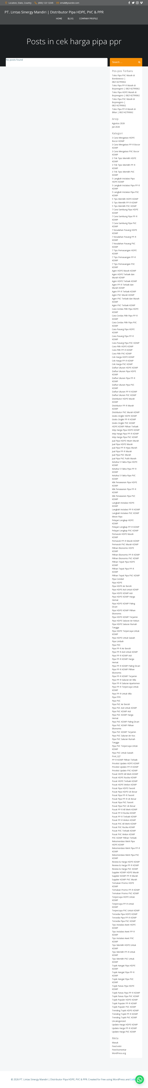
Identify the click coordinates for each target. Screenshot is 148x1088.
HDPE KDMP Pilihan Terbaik (125, 426)
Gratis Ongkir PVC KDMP (123, 423)
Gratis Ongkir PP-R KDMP (124, 419)
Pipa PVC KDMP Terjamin (124, 732)
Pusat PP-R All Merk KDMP (124, 809)
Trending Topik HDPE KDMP (125, 1010)
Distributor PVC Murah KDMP (126, 412)
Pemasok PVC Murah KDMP (125, 544)
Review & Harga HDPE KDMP (126, 861)
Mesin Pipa (117, 516)
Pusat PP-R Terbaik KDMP (124, 816)
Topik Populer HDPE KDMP (125, 999)
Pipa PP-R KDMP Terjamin (124, 676)
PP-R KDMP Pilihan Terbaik (124, 759)
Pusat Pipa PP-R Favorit (123, 795)
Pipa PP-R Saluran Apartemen (126, 683)
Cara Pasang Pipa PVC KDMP (125, 343)
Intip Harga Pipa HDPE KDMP (126, 430)
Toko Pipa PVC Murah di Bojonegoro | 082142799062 (123, 102)
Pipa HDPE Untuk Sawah (123, 637)
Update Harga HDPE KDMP (125, 1024)
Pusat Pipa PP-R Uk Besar (124, 798)
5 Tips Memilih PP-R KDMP (124, 202)
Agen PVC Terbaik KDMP (123, 305)
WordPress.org (119, 1053)
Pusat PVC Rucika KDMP (123, 827)
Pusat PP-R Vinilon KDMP (124, 820)
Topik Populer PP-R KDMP (124, 1003)
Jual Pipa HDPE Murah (122, 444)
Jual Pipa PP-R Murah (122, 451)
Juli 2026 (116, 126)
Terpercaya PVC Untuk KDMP (126, 910)
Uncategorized (119, 1021)
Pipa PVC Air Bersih (121, 704)
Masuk (115, 1042)
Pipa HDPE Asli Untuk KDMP (125, 589)
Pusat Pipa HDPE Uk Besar (124, 791)
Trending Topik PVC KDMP (124, 1017)
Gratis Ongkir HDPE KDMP (124, 416)
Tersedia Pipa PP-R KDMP (124, 917)
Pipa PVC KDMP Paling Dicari (125, 721)
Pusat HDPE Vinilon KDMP (124, 784)
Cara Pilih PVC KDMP (122, 353)
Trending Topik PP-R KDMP (125, 1014)
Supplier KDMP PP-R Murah (125, 875)
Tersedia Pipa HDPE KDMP (124, 914)
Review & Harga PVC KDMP (125, 869)
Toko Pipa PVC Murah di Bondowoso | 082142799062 (123, 78)
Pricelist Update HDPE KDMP (125, 763)
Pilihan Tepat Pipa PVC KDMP (126, 575)
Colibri (133, 1079)
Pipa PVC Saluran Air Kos (123, 735)
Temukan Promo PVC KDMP (125, 893)
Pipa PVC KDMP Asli (121, 711)
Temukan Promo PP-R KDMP (126, 889)
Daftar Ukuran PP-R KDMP (124, 391)
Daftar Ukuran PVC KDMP (124, 395)
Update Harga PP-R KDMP (124, 1028)
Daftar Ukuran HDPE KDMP (125, 367)
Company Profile (88, 18)
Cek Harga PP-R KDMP (123, 360)
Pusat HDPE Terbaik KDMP (125, 781)
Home (59, 18)
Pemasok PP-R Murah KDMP (125, 540)
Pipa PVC (116, 700)
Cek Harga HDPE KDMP (123, 357)
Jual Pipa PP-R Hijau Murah (124, 447)
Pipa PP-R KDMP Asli (122, 655)
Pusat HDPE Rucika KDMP (124, 777)
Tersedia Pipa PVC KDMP (124, 921)
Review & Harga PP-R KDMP (125, 865)
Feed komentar (119, 1049)
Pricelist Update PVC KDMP (125, 770)
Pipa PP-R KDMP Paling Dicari (126, 665)
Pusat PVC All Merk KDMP (124, 823)
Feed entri (116, 1046)
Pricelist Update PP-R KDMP (125, 766)
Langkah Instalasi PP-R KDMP (126, 509)
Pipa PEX (116, 645)
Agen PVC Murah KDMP (123, 295)
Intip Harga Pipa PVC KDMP (125, 437)
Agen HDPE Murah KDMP (124, 270)
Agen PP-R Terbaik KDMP (124, 291)
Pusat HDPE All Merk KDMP (125, 774)
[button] (139, 1079)
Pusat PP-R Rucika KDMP (124, 813)
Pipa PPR (116, 697)
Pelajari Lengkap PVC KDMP (125, 530)
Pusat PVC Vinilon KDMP (123, 834)
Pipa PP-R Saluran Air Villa (124, 679)
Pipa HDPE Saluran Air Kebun (125, 620)
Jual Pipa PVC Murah (121, 454)
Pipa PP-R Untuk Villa (122, 693)
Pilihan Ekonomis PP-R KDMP (126, 554)
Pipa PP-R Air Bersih (121, 648)
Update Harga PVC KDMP (124, 1031)
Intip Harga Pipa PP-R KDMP (125, 433)
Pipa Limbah (118, 641)
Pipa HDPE (117, 582)
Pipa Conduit (118, 579)
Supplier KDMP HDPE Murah (125, 872)
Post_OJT (116, 756)
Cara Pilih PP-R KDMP (122, 350)
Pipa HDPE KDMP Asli (122, 593)
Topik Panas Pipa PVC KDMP (125, 996)
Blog (70, 18)
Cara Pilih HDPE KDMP (122, 346)
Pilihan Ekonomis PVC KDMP (125, 558)
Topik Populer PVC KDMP (124, 1006)
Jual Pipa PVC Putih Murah (124, 458)
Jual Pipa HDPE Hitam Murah (125, 440)
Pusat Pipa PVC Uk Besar (123, 806)
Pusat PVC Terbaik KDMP (124, 830)
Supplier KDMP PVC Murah (124, 879)
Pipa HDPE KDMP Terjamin (125, 617)
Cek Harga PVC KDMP (122, 364)
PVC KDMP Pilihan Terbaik (124, 837)
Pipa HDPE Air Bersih (122, 586)
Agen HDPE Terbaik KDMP (124, 281)
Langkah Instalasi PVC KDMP (125, 513)
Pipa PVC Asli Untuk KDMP (124, 707)
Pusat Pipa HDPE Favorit (123, 788)
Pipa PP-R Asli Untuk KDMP (125, 652)
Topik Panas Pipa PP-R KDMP (126, 992)
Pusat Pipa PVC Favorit (122, 802)
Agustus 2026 (118, 123)
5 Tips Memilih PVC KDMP (124, 206)
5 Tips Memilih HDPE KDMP (125, 199)
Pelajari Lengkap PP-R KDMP (125, 527)
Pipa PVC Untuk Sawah (122, 752)
